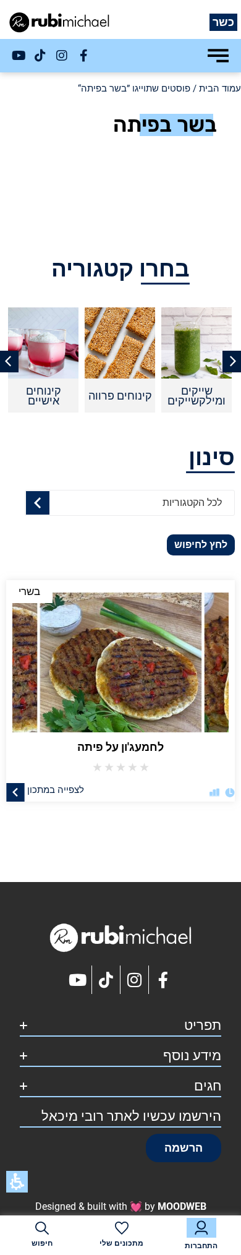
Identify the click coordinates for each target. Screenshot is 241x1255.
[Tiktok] (40, 55)
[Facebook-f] (83, 55)
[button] (183, 1148)
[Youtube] (18, 55)
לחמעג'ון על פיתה (120, 746)
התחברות (201, 1245)
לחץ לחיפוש (200, 544)
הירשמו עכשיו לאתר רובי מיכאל (131, 1116)
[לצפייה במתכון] (15, 791)
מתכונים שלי (121, 1243)
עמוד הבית (220, 88)
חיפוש (42, 1243)
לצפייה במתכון (55, 789)
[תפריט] (218, 55)
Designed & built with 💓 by (120, 1206)
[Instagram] (62, 55)
